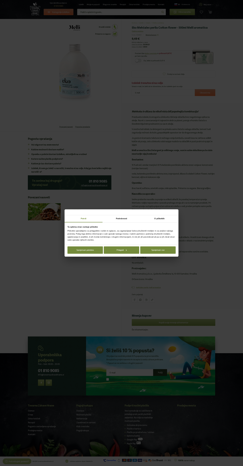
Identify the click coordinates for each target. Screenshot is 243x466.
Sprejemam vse (158, 250)
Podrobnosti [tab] (121, 218)
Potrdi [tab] (83, 218)
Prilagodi (120, 250)
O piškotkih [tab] (159, 218)
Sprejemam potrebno (85, 250)
